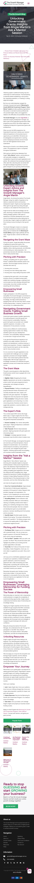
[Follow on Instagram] (8, 863)
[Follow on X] (11, 863)
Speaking (20, 836)
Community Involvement (21, 36)
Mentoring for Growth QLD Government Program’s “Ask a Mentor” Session (16, 711)
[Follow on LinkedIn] (14, 863)
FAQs (4, 846)
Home (5, 836)
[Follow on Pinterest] (17, 863)
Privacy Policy (21, 838)
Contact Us (20, 842)
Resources (6, 844)
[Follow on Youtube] (20, 863)
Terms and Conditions (23, 840)
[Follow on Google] (23, 863)
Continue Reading (5, 741)
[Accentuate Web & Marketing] (17, 872)
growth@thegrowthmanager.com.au (16, 856)
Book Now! (10, 806)
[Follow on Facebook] (4, 863)
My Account (21, 844)
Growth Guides (7, 840)
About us (5, 838)
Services (5, 842)
